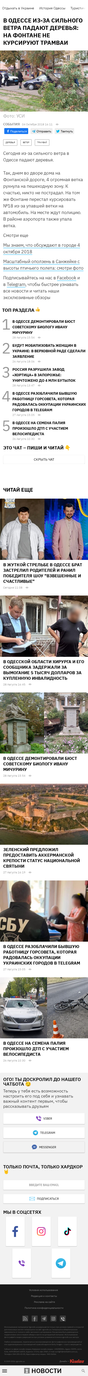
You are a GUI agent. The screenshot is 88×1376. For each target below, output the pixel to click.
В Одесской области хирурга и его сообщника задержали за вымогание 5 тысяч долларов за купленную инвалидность (43, 670)
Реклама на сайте (44, 1301)
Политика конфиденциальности (44, 1307)
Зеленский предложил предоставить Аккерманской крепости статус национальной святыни (41, 858)
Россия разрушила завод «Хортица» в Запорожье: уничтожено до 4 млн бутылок (43, 375)
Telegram (16, 284)
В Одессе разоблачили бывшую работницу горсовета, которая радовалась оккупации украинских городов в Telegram (41, 955)
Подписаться (48, 1199)
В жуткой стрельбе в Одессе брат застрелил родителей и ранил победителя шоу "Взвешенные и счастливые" (42, 573)
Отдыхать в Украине (18, 8)
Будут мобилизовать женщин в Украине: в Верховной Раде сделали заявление (48, 351)
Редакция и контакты (44, 1296)
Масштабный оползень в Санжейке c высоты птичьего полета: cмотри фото (43, 264)
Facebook (66, 278)
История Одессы (52, 8)
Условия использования (43, 1290)
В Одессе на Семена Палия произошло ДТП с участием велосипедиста (40, 428)
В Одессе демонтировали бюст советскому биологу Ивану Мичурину (43, 327)
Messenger (47, 1147)
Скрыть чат (44, 459)
